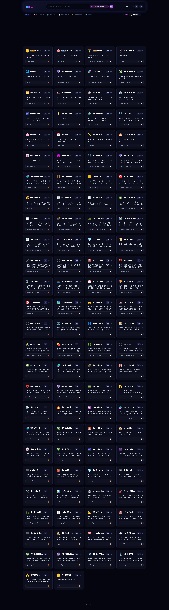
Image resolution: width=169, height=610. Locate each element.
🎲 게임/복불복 (64, 15)
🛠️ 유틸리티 (51, 15)
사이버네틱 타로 (99, 6)
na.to (29, 6)
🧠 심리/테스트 (39, 15)
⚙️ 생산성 (88, 15)
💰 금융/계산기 (77, 15)
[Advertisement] (84, 31)
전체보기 (28, 15)
